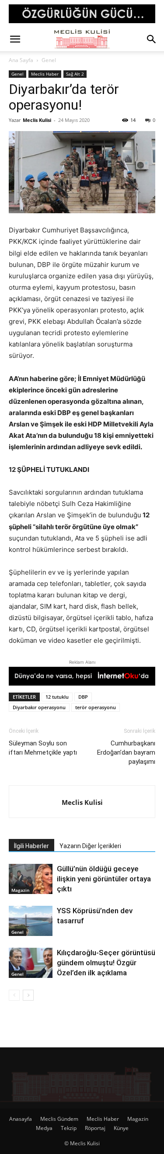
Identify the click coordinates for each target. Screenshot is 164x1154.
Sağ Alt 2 (75, 74)
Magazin (20, 890)
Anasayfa (20, 1119)
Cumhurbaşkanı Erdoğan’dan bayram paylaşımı (126, 752)
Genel (49, 60)
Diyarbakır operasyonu (39, 707)
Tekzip (69, 1128)
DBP (83, 696)
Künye (121, 1128)
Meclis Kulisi (37, 120)
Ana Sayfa (21, 60)
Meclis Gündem (59, 1119)
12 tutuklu (57, 696)
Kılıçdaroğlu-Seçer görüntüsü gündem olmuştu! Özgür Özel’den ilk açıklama (106, 962)
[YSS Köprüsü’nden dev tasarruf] (30, 921)
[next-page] (28, 995)
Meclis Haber (45, 74)
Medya (44, 1128)
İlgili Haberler (31, 845)
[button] (15, 39)
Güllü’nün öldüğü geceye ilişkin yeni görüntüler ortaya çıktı (104, 878)
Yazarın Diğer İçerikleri (90, 845)
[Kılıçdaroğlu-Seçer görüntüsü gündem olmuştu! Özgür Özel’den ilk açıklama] (30, 963)
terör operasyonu (95, 707)
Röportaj (95, 1128)
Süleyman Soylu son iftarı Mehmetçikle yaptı (43, 747)
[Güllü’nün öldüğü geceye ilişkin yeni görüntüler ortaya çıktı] (30, 879)
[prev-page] (14, 995)
